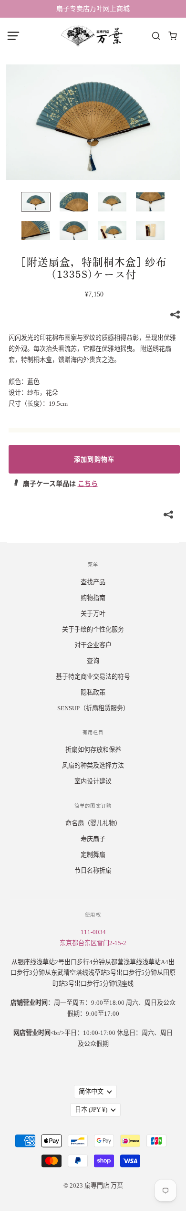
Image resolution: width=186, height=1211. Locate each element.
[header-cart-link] (173, 36)
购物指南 (93, 597)
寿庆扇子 (93, 838)
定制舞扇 (93, 854)
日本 (91, 1109)
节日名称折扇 (93, 870)
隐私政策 (93, 692)
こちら (88, 483)
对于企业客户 (93, 645)
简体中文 (91, 1091)
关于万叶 (93, 613)
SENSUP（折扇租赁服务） (93, 708)
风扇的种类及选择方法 (93, 765)
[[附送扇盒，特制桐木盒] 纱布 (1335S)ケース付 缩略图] (35, 201)
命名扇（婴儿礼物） (93, 823)
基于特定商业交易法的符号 (93, 676)
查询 (93, 660)
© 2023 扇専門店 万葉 (93, 1185)
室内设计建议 (93, 781)
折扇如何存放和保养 (93, 749)
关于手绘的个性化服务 (93, 629)
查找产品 (93, 582)
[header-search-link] (156, 36)
